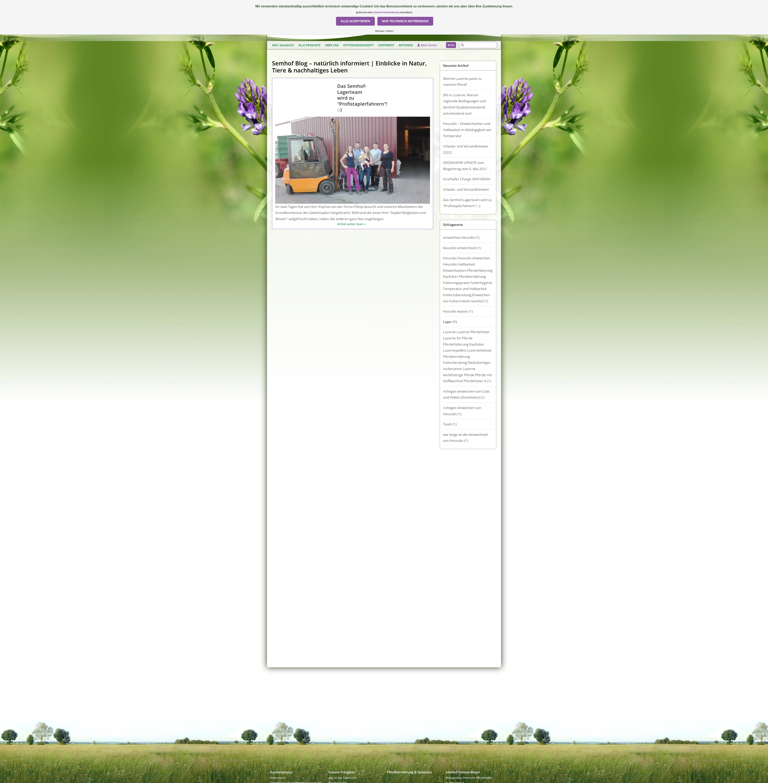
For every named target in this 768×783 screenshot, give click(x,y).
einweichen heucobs (461, 237)
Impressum (277, 778)
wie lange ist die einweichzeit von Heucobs (465, 437)
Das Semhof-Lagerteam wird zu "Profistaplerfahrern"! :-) (467, 203)
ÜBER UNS (332, 45)
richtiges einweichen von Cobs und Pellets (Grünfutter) (466, 394)
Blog (451, 45)
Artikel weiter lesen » (351, 224)
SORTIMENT (386, 45)
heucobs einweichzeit (462, 248)
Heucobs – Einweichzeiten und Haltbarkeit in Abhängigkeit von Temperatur (467, 129)
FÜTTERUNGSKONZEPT (358, 45)
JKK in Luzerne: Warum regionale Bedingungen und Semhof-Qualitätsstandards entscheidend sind (464, 104)
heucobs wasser (458, 311)
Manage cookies (384, 31)
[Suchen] (462, 45)
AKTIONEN (406, 45)
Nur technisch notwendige (405, 21)
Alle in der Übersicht (342, 778)
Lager (450, 321)
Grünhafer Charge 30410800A (466, 179)
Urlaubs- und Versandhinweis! (466, 189)
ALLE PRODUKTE (309, 45)
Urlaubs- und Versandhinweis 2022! (465, 149)
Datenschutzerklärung (386, 12)
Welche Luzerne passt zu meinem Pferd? (462, 81)
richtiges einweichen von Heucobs (462, 410)
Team (450, 424)
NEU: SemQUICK (283, 45)
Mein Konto (428, 45)
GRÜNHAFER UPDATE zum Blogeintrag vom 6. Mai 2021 (465, 165)
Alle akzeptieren (355, 21)
